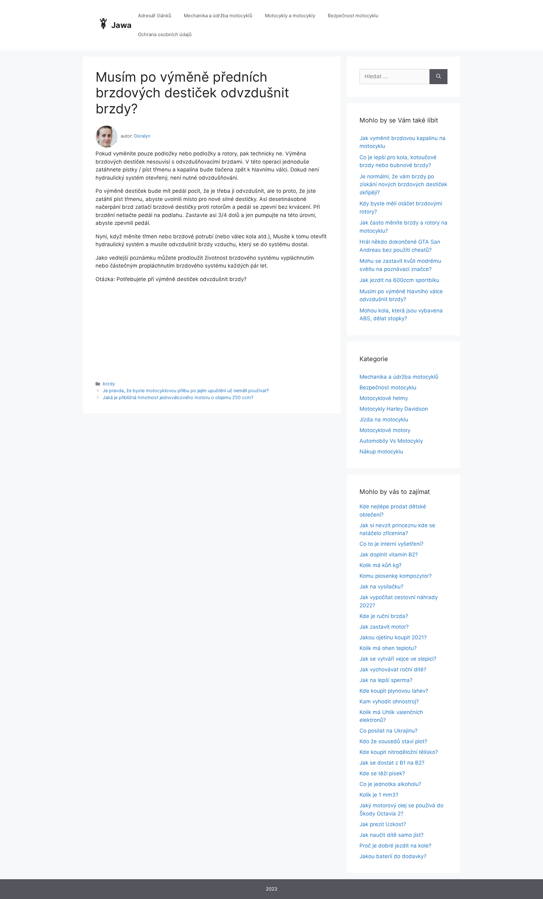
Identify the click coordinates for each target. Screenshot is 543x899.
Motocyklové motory (384, 430)
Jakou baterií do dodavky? (392, 856)
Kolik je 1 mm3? (378, 795)
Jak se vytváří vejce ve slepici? (397, 659)
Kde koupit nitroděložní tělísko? (398, 752)
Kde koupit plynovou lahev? (393, 691)
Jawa (121, 25)
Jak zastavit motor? (384, 627)
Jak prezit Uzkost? (382, 824)
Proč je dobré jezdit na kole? (395, 845)
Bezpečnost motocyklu (353, 16)
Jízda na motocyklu (383, 419)
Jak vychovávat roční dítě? (392, 669)
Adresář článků (154, 16)
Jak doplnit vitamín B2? (388, 554)
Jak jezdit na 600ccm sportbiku (399, 280)
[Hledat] (438, 76)
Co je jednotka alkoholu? (390, 784)
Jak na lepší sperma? (386, 680)
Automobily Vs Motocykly (391, 441)
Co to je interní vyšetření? (391, 544)
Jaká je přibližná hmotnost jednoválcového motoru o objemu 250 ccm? (178, 397)
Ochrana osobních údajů (165, 34)
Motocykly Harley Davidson (393, 409)
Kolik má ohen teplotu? (388, 648)
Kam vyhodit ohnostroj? (389, 701)
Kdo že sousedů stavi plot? (393, 741)
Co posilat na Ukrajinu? (388, 731)
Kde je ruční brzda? (383, 616)
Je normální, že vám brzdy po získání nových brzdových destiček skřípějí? (403, 184)
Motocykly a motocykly (290, 16)
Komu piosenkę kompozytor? (395, 576)
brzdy (109, 383)
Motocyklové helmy (383, 398)
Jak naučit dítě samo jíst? (391, 835)
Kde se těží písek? (382, 773)
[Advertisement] (212, 327)
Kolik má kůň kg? (380, 565)
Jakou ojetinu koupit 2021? (393, 637)
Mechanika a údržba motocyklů (218, 16)
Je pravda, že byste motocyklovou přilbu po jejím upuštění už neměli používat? (186, 390)
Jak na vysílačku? (381, 586)
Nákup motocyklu (381, 451)
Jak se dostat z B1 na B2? (392, 763)
